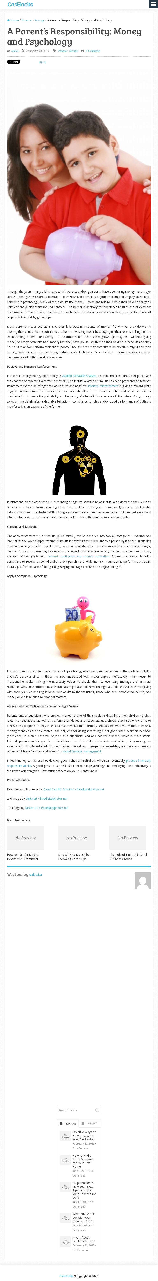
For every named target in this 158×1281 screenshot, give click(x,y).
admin (15, 51)
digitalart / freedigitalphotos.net (46, 798)
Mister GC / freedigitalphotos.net (47, 808)
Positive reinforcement (103, 386)
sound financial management (82, 751)
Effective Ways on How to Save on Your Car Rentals (84, 1135)
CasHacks (20, 3)
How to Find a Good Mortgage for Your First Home (83, 1161)
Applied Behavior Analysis (79, 376)
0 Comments (93, 51)
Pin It (42, 62)
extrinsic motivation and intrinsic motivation (78, 556)
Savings (39, 20)
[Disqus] (79, 947)
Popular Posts (70, 1125)
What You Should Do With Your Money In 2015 (84, 1217)
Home (14, 20)
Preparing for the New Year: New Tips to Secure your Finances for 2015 (84, 1190)
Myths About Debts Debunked (84, 1239)
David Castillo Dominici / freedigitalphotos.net (74, 789)
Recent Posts (92, 1125)
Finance (26, 20)
